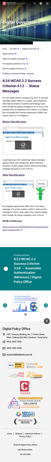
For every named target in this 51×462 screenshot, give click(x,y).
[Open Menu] (47, 3)
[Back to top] (47, 321)
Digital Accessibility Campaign (13, 59)
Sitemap (18, 433)
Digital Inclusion (8, 54)
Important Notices (32, 433)
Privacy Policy (25, 436)
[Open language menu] (41, 3)
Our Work (13, 49)
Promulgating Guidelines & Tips (14, 64)
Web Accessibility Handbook (13, 69)
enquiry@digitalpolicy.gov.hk (19, 354)
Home (9, 433)
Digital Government (29, 49)
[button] (5, 305)
